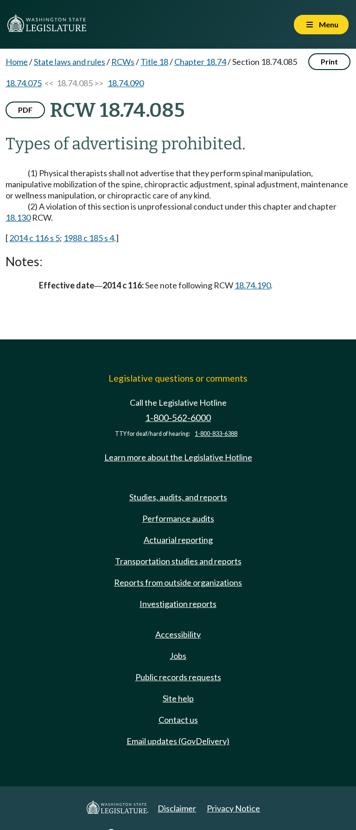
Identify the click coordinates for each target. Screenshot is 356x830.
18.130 (18, 217)
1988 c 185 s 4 (89, 238)
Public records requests (178, 677)
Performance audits (178, 518)
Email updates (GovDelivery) (178, 741)
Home (17, 62)
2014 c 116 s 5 (34, 238)
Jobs (178, 656)
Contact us (178, 720)
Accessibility (178, 634)
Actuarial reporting (178, 540)
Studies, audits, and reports (178, 497)
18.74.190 (253, 285)
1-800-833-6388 (216, 433)
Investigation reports (178, 604)
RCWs (122, 62)
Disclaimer (177, 808)
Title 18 (154, 62)
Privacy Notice (233, 808)
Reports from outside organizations (178, 582)
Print (329, 61)
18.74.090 (126, 83)
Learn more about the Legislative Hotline (178, 457)
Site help (178, 698)
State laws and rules (69, 62)
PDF (25, 109)
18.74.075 (24, 83)
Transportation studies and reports (178, 561)
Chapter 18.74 (200, 62)
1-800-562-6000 (178, 417)
